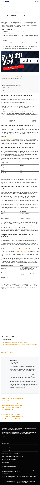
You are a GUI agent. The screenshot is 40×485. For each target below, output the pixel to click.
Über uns (3, 436)
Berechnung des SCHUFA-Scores (9, 139)
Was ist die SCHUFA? (5, 462)
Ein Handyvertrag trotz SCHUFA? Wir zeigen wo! (11, 407)
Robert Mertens (11, 6)
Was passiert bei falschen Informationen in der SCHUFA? (13, 85)
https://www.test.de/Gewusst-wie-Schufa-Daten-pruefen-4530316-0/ (15, 342)
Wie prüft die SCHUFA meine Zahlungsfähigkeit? (12, 80)
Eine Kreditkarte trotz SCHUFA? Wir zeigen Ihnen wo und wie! (14, 403)
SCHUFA (4, 98)
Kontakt (3, 441)
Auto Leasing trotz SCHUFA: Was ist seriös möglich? (12, 416)
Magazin (4, 351)
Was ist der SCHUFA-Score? (7, 352)
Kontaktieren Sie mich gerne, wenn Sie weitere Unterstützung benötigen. (23, 389)
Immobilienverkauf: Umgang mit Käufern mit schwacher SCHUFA (12, 456)
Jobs (2, 438)
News (4, 4)
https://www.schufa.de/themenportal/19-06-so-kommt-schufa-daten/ (15, 348)
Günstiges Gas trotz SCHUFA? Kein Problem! (11, 414)
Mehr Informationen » (5, 473)
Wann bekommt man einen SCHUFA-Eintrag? (9, 459)
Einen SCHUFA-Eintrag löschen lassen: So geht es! (12, 400)
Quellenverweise (6, 90)
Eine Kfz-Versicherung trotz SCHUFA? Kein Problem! (12, 418)
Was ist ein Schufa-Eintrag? (7, 409)
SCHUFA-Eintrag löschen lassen (23, 251)
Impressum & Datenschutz (6, 443)
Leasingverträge (26, 23)
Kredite (20, 23)
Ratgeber (7, 351)
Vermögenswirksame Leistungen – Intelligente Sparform (11, 453)
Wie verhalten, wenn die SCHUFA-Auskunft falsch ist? (12, 354)
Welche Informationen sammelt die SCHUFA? (11, 78)
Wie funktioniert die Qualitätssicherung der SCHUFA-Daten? (14, 83)
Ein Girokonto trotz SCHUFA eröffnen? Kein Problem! (12, 398)
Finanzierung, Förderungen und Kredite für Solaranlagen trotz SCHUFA (13, 450)
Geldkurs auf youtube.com (6, 72)
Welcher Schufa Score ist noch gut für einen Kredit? (12, 405)
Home (2, 4)
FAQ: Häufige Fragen (7, 87)
